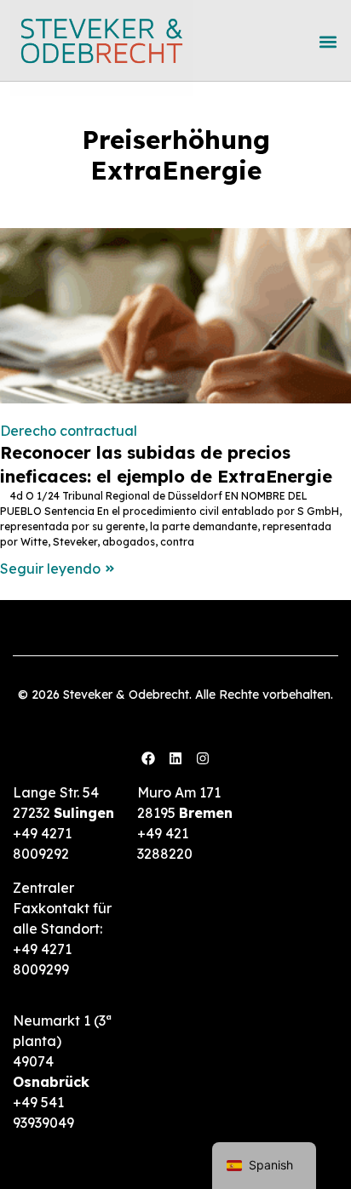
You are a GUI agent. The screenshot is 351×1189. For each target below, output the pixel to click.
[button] (328, 41)
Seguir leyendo (50, 568)
